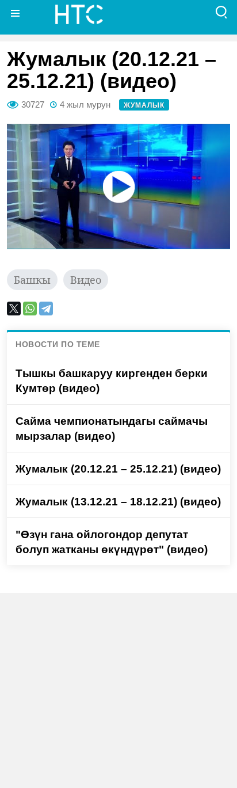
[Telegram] (46, 308)
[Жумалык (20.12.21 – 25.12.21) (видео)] (118, 186)
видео (85, 280)
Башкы (32, 280)
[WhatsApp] (30, 308)
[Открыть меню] (15, 13)
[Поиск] (221, 13)
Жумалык (144, 105)
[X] (14, 308)
